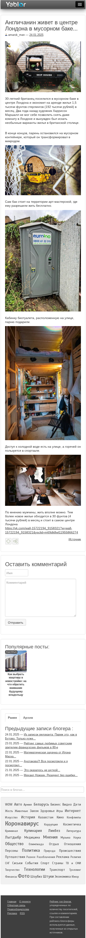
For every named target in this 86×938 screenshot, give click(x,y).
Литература (73, 831)
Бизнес (55, 804)
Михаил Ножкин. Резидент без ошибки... (51, 775)
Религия (76, 857)
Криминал (11, 831)
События (31, 863)
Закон (34, 811)
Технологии (34, 869)
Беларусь (41, 804)
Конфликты (74, 817)
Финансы (11, 877)
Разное (31, 857)
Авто (18, 804)
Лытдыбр (13, 837)
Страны (57, 863)
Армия (28, 804)
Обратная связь (16, 905)
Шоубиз (36, 877)
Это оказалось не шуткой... (42, 770)
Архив (28, 717)
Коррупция (51, 824)
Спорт (45, 863)
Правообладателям (18, 909)
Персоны (11, 851)
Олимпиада (36, 844)
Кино (60, 817)
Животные (21, 811)
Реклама (62, 857)
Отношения (72, 844)
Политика (31, 850)
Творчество (12, 870)
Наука (77, 837)
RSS (22, 913)
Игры (59, 811)
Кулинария (33, 830)
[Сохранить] (8, 541)
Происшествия (70, 851)
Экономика (63, 877)
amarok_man (16, 34)
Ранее (12, 717)
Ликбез (54, 830)
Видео (67, 804)
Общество (14, 843)
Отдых (54, 844)
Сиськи (17, 863)
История (28, 817)
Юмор (75, 877)
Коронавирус (22, 823)
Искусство (11, 817)
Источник (75, 539)
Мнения (50, 837)
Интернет (73, 810)
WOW (8, 804)
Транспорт (57, 870)
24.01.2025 (36, 34)
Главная (11, 901)
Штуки (48, 876)
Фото (24, 876)
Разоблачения (46, 857)
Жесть (9, 811)
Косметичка (72, 824)
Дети (77, 804)
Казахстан (45, 817)
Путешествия (15, 857)
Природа (49, 851)
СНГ (7, 863)
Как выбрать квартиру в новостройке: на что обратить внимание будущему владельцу (15, 673)
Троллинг (75, 870)
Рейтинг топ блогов (60, 901)
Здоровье (47, 811)
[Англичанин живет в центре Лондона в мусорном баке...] (44, 66)
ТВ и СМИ (73, 863)
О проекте (25, 901)
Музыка (65, 837)
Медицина (32, 837)
